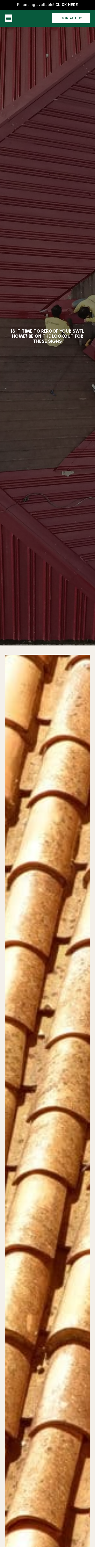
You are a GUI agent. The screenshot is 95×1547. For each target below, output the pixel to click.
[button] (8, 18)
